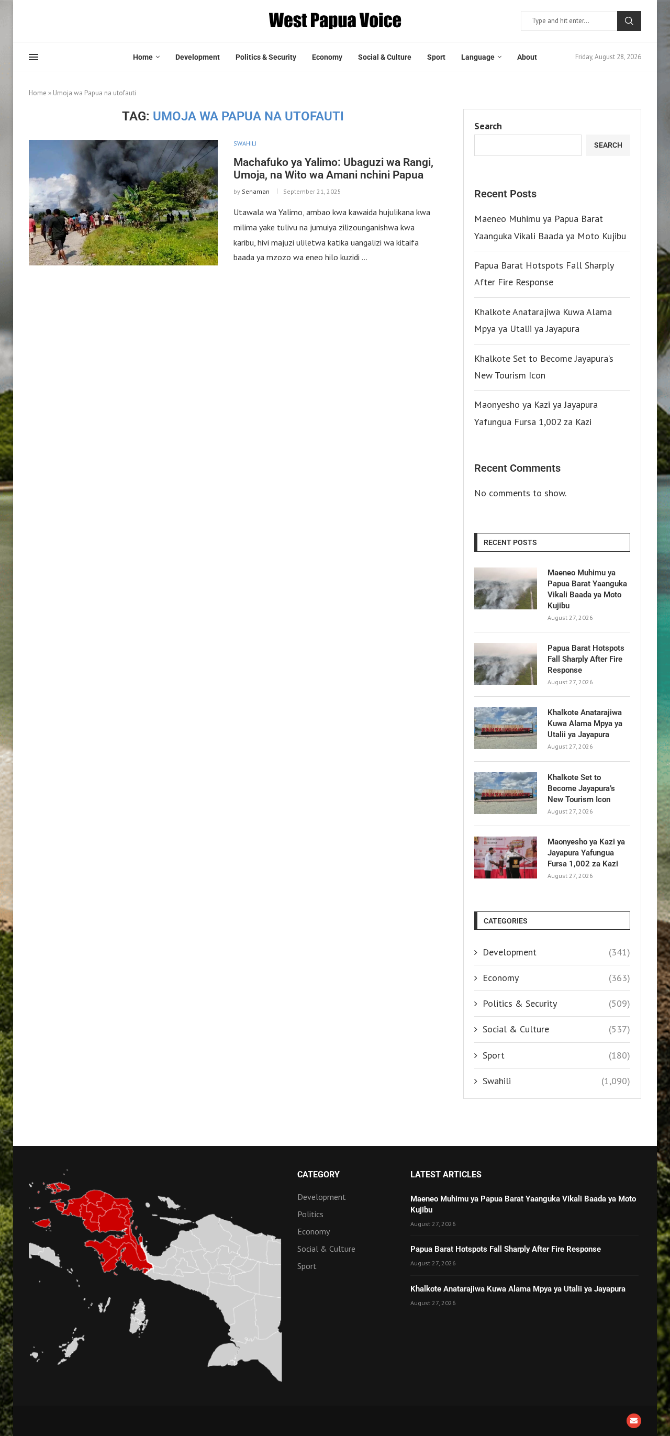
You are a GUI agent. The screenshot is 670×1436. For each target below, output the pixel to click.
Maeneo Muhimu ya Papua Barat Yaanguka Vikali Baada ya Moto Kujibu (587, 589)
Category (318, 1175)
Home (143, 57)
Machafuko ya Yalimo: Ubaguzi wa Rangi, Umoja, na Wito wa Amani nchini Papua (333, 168)
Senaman (256, 191)
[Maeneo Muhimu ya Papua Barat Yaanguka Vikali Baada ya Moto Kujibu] (505, 588)
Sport (436, 57)
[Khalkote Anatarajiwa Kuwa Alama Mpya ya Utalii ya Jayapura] (505, 728)
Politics (310, 1214)
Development (197, 57)
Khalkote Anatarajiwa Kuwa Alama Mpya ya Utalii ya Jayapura (585, 723)
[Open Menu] (33, 57)
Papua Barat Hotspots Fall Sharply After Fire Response (586, 659)
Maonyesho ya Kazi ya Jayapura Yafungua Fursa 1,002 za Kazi (586, 853)
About (527, 57)
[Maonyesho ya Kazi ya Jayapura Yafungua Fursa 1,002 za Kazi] (505, 857)
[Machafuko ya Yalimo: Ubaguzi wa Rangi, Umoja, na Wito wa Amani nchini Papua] (123, 202)
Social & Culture (384, 57)
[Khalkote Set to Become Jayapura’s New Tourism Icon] (505, 793)
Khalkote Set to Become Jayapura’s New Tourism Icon (581, 788)
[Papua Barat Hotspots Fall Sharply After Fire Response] (505, 664)
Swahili (556, 1081)
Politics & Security (266, 57)
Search (629, 21)
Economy (327, 57)
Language (478, 57)
